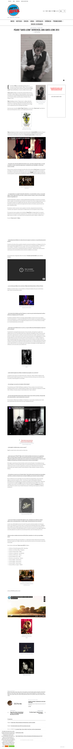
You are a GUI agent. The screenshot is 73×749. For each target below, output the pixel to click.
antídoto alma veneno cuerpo (12, 691)
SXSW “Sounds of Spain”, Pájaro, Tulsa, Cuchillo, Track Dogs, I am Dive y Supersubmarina (26, 729)
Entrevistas (34, 27)
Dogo (19, 691)
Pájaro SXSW (21, 694)
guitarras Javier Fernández (29, 691)
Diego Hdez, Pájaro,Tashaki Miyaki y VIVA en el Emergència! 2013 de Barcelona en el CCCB (16, 712)
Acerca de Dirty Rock (24, 1)
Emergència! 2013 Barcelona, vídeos (17, 732)
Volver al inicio (62, 746)
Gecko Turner (22, 691)
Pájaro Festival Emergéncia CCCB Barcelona (34, 693)
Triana (8, 695)
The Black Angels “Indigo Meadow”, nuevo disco (36, 712)
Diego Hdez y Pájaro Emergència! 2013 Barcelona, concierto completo (23, 722)
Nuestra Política (11, 746)
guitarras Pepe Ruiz (37, 691)
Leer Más (29, 706)
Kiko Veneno (14, 693)
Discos (32, 27)
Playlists (9, 1)
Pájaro (17, 693)
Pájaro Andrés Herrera (23, 693)
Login (14, 1)
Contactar (18, 1)
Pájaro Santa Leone (15, 694)
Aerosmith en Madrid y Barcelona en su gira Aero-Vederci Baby (37, 702)
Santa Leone (37, 694)
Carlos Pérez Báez (37, 32)
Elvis (20, 482)
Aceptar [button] (6, 746)
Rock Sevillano (32, 694)
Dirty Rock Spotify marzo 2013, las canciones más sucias (20, 725)
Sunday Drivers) (42, 694)
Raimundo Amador (27, 694)
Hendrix (37, 484)
